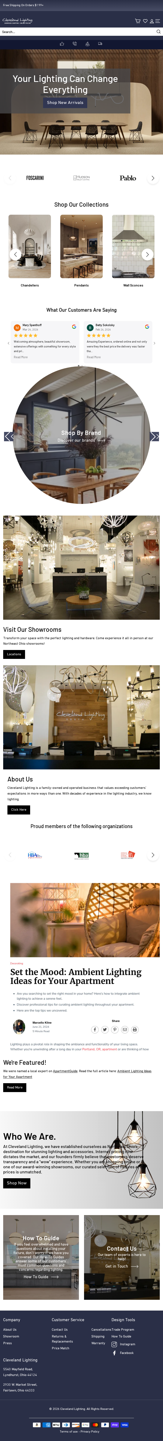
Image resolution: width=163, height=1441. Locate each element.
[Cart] (138, 21)
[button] (153, 178)
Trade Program (122, 1330)
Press (7, 1343)
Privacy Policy (90, 1431)
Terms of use (69, 1431)
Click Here (18, 810)
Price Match (60, 1348)
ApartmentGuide (65, 1071)
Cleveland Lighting (72, 1409)
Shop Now (17, 1183)
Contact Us (60, 1330)
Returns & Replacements (62, 1339)
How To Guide (36, 1277)
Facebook (127, 1353)
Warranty (98, 1343)
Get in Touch (116, 1266)
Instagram (127, 1344)
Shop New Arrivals (65, 103)
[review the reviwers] (74, 328)
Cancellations (101, 1330)
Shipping (97, 1336)
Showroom (11, 1336)
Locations (14, 654)
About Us (10, 1330)
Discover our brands (76, 440)
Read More (21, 357)
